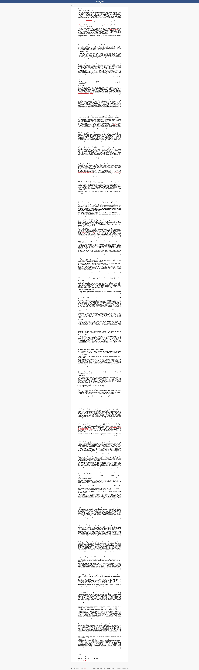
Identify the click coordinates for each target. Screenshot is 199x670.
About (94, 668)
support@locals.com (84, 404)
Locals (85, 668)
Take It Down (99, 668)
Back (74, 5)
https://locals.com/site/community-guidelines (85, 93)
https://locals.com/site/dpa (103, 24)
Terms (104, 668)
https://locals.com (89, 20)
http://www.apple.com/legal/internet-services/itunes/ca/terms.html (88, 429)
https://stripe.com (114, 124)
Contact (112, 668)
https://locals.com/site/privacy (83, 25)
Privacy (108, 668)
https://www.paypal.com (96, 232)
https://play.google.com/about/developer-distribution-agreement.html (90, 436)
